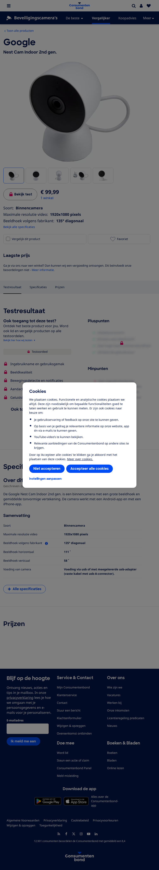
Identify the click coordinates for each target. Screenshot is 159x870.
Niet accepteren (46, 468)
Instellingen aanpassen (45, 479)
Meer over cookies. (80, 459)
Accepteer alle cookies (89, 468)
